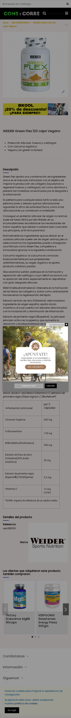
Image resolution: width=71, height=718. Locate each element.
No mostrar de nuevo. (57, 325)
